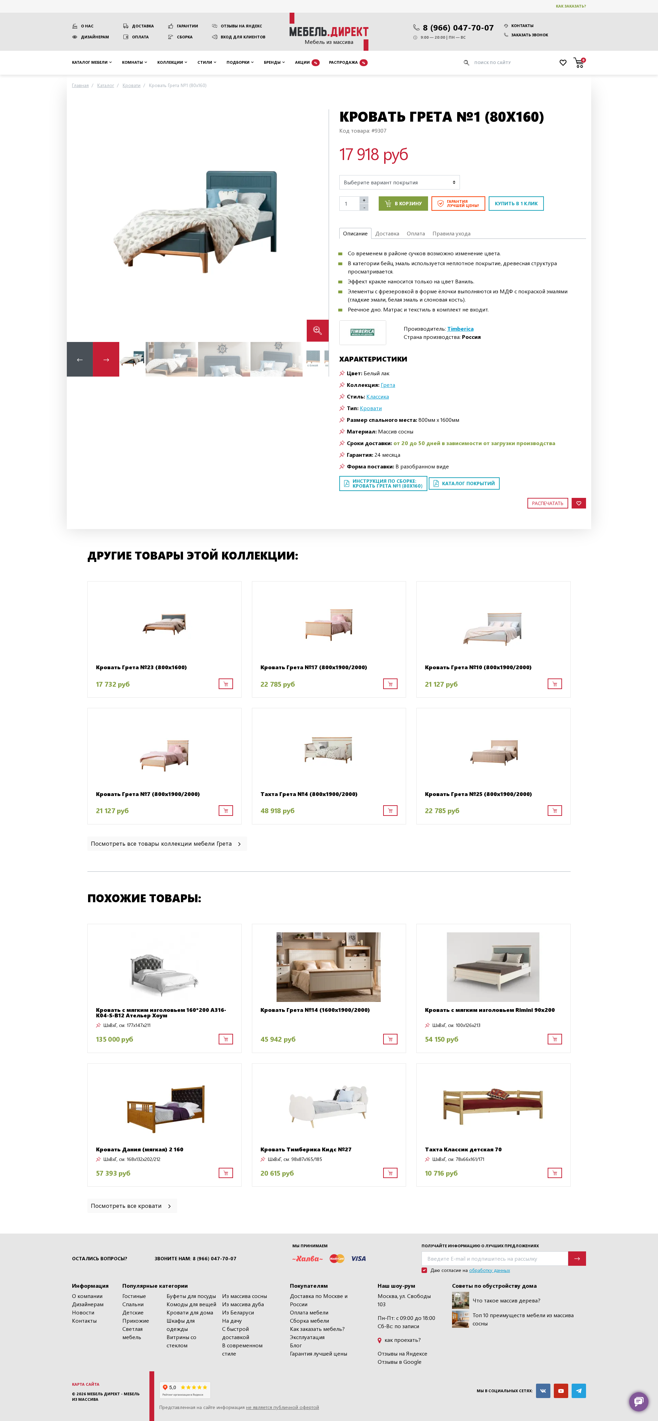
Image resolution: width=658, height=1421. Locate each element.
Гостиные (134, 1295)
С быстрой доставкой (235, 1332)
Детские (133, 1312)
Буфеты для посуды (191, 1295)
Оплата (140, 36)
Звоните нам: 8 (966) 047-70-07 (195, 1258)
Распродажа (347, 62)
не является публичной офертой (282, 1407)
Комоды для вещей (191, 1304)
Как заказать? (571, 6)
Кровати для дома (190, 1312)
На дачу (232, 1320)
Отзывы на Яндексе (402, 1353)
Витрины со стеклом (181, 1341)
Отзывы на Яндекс (241, 25)
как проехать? (402, 1339)
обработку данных (489, 1270)
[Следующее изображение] (318, 225)
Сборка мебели (309, 1320)
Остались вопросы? (99, 1258)
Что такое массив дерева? (506, 1300)
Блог (296, 1345)
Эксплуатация (307, 1336)
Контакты (522, 25)
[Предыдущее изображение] (77, 225)
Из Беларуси (238, 1312)
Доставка (143, 25)
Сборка (185, 36)
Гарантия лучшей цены (318, 1353)
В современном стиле (242, 1349)
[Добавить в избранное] (579, 503)
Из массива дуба (243, 1304)
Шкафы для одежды (181, 1324)
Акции (306, 62)
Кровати (371, 408)
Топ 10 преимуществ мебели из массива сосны (523, 1319)
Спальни (133, 1304)
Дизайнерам (95, 36)
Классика (377, 396)
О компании (87, 1295)
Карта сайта (85, 1384)
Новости (83, 1312)
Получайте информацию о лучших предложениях (480, 1246)
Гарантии (187, 25)
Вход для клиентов (243, 36)
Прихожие (135, 1320)
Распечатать (547, 503)
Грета (388, 384)
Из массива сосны (244, 1295)
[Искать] (466, 62)
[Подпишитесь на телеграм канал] (579, 1391)
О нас (87, 25)
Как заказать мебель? (317, 1328)
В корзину (408, 203)
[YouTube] (561, 1391)
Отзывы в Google (400, 1361)
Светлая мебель (132, 1332)
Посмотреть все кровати (127, 1205)
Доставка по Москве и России (319, 1300)
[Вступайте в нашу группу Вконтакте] (543, 1391)
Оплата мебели (309, 1312)
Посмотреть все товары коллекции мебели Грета (162, 843)
